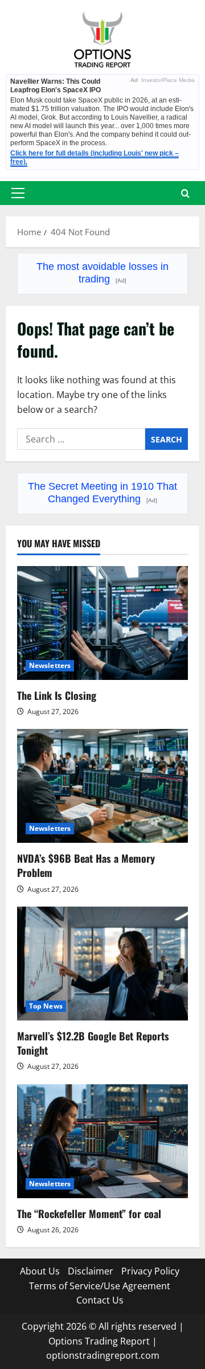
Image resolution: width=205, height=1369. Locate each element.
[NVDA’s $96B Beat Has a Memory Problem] (102, 786)
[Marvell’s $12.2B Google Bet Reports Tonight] (102, 963)
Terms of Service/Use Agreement (99, 1286)
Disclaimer (90, 1271)
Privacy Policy (150, 1271)
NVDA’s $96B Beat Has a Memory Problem (86, 865)
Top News (46, 1006)
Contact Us (100, 1300)
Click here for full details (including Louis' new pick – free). (94, 157)
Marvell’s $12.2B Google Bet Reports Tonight (93, 1043)
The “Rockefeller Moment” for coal (89, 1213)
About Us (40, 1271)
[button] (18, 193)
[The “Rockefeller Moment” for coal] (102, 1141)
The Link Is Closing (56, 695)
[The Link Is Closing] (102, 623)
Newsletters (50, 665)
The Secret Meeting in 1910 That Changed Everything (102, 493)
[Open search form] (185, 193)
